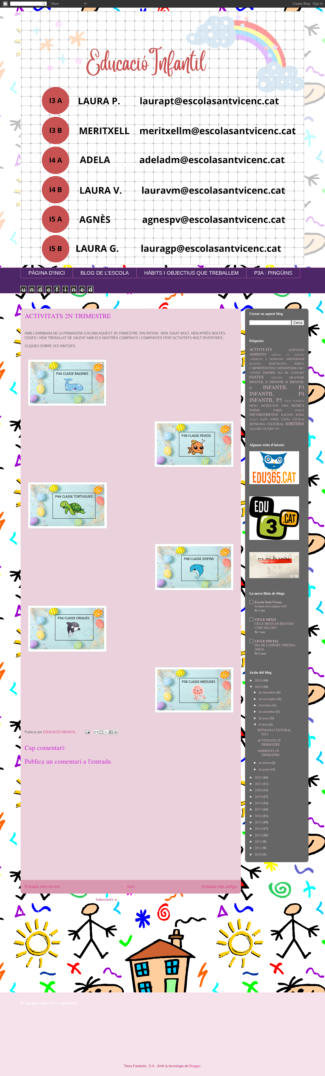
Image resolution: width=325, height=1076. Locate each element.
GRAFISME (296, 377)
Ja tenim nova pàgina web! (271, 606)
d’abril (264, 724)
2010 (259, 854)
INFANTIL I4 (279, 382)
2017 (259, 809)
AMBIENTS (257, 354)
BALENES (255, 363)
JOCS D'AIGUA (294, 401)
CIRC (300, 368)
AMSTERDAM (295, 359)
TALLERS (255, 428)
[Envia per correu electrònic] (96, 732)
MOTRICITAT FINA (274, 405)
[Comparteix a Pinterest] (115, 732)
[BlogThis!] (101, 732)
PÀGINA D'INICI (46, 273)
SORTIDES (294, 423)
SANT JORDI (269, 419)
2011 (259, 847)
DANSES (269, 372)
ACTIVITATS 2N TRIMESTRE (269, 742)
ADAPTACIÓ (296, 350)
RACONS (287, 415)
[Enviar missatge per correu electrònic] (87, 732)
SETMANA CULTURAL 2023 (274, 732)
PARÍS (277, 410)
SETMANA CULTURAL (266, 424)
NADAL (254, 410)
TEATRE (268, 428)
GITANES (276, 377)
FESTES (256, 377)
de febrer (265, 762)
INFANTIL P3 (283, 387)
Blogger (194, 1066)
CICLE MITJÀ (265, 619)
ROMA (300, 415)
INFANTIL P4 (276, 393)
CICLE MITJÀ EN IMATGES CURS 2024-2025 (274, 625)
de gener (265, 769)
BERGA (299, 363)
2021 (259, 783)
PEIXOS (299, 410)
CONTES (255, 372)
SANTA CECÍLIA (292, 419)
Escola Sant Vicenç (268, 601)
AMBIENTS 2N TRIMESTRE (268, 752)
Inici (131, 886)
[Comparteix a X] (106, 732)
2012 (259, 841)
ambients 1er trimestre (287, 354)
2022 (259, 777)
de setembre (267, 711)
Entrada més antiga (219, 886)
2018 (259, 803)
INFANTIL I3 (258, 382)
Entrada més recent (42, 886)
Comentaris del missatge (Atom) (142, 899)
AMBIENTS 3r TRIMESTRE (266, 359)
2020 (259, 790)
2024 (259, 680)
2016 (259, 816)
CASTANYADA (285, 368)
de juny (264, 718)
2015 (259, 822)
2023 (259, 686)
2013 (259, 835)
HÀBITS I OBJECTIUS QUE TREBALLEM (191, 273)
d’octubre (265, 705)
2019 (259, 796)
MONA (253, 405)
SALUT (253, 419)
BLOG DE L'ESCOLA (104, 273)
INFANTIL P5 (265, 399)
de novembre (268, 698)
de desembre (268, 692)
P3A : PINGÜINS (273, 273)
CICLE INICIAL (267, 640)
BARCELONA (278, 363)
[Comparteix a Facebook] (110, 732)
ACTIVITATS (260, 349)
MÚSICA (297, 405)
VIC (277, 428)
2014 (259, 828)
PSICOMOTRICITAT (263, 414)
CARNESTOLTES (261, 368)
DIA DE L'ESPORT (291, 372)
